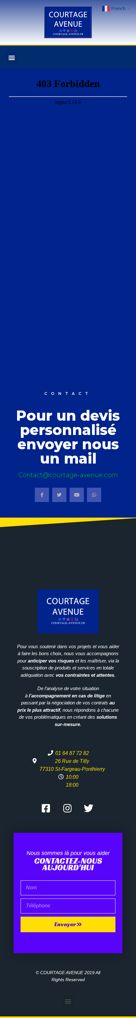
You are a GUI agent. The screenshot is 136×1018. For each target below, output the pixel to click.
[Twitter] (59, 495)
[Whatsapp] (94, 495)
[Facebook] (42, 495)
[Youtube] (77, 495)
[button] (11, 57)
